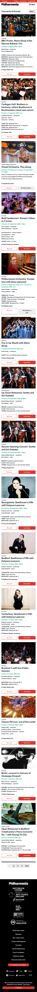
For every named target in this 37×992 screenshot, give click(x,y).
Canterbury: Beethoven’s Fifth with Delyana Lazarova (16, 615)
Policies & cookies (18, 956)
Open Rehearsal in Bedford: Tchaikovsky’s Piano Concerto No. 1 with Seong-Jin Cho (16, 831)
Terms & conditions (18, 952)
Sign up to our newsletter (19, 965)
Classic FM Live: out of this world (18, 721)
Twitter (21, 971)
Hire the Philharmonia (18, 949)
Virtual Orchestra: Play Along (16, 167)
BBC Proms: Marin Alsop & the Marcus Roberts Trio (16, 42)
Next (26, 866)
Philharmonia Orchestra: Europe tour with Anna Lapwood (17, 280)
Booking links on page (27, 311)
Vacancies (18, 945)
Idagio (30, 975)
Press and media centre (18, 960)
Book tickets (27, 74)
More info (9, 74)
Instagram (11, 971)
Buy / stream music (18, 938)
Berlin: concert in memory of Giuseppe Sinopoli (15, 774)
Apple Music (21, 975)
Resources (18, 934)
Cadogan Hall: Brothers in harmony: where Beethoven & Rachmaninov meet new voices (17, 107)
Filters (31, 11)
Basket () (32, 1)
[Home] (9, 4)
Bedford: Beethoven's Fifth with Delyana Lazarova (17, 559)
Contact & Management (18, 941)
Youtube (30, 971)
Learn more (26, 984)
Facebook (11, 975)
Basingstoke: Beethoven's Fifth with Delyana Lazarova (17, 504)
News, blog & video (18, 930)
